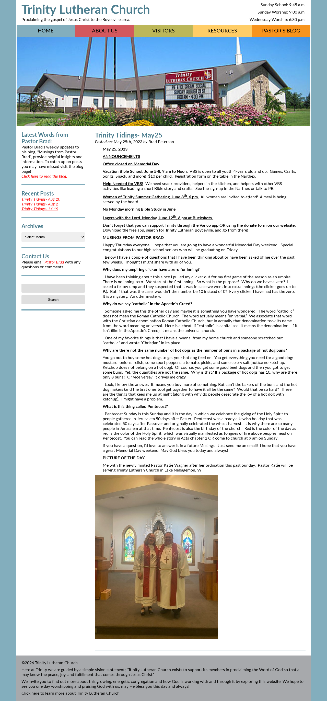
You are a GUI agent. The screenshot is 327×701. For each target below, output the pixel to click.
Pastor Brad (54, 262)
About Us (105, 30)
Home (46, 30)
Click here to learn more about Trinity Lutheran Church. (71, 693)
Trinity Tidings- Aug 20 (40, 199)
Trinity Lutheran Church (85, 10)
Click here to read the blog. (44, 176)
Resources (222, 30)
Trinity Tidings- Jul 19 (39, 209)
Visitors (163, 30)
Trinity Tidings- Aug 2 (39, 204)
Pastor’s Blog (281, 30)
